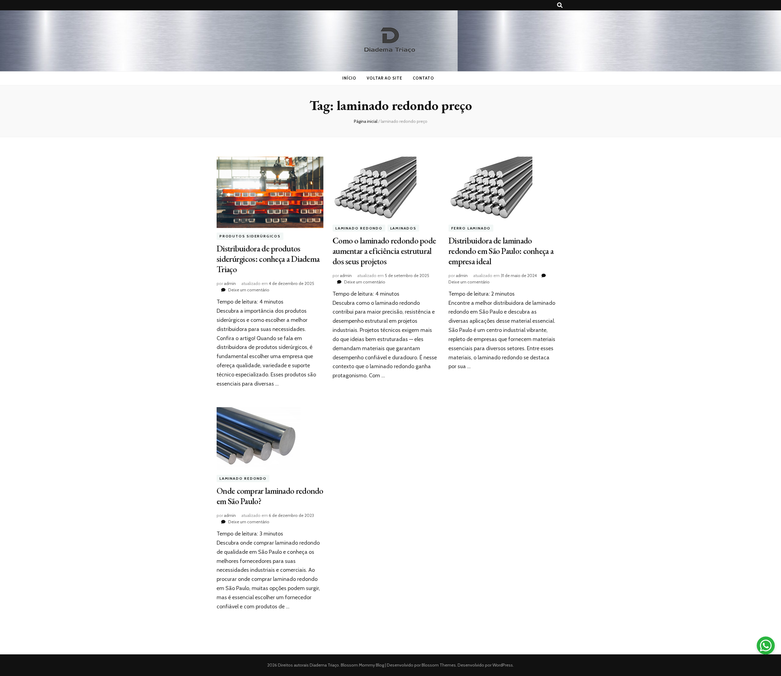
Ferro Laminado (471, 228)
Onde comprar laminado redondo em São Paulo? (270, 496)
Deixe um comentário (248, 290)
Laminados (403, 228)
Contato (423, 78)
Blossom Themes (438, 665)
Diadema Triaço (324, 665)
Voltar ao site (384, 78)
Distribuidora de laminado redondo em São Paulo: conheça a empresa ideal (500, 251)
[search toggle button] (560, 5)
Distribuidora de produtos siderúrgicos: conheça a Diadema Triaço (268, 259)
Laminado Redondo (359, 228)
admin (230, 283)
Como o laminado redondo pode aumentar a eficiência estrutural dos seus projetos (384, 251)
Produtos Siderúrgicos (250, 236)
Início (349, 78)
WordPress (502, 665)
